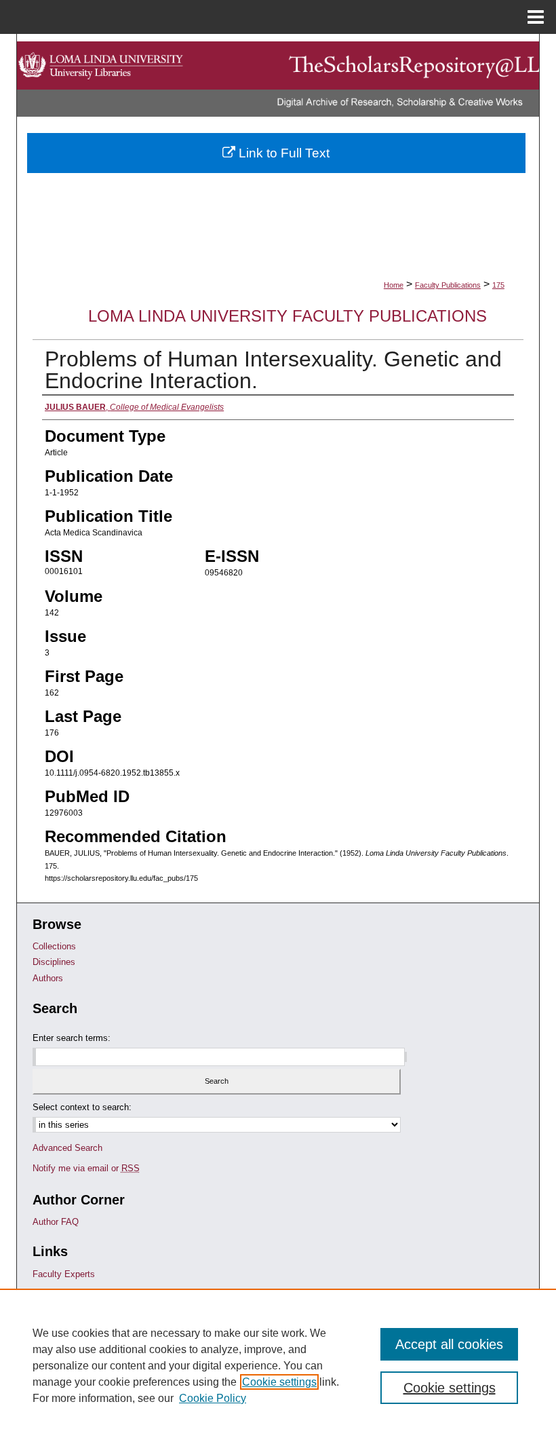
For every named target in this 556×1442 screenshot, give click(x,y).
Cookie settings (279, 1382)
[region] (278, 1365)
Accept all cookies (449, 1344)
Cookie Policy (212, 1398)
